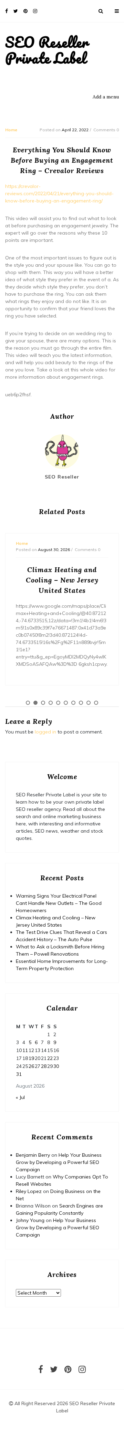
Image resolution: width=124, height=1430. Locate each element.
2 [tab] (35, 703)
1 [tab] (28, 703)
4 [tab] (51, 703)
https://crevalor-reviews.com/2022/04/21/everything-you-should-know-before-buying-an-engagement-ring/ (59, 193)
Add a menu (106, 97)
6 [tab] (66, 703)
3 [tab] (43, 703)
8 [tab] (81, 703)
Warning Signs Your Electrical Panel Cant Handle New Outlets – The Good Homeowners (59, 903)
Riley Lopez (29, 1191)
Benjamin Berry (33, 1155)
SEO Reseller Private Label (46, 50)
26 (31, 1066)
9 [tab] (88, 703)
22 (50, 1058)
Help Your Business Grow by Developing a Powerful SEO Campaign (59, 1162)
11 (25, 1050)
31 (19, 1074)
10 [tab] (96, 703)
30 (56, 1066)
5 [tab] (58, 703)
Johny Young (30, 1220)
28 (43, 1066)
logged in (45, 732)
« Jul (20, 1097)
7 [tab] (73, 703)
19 (31, 1058)
